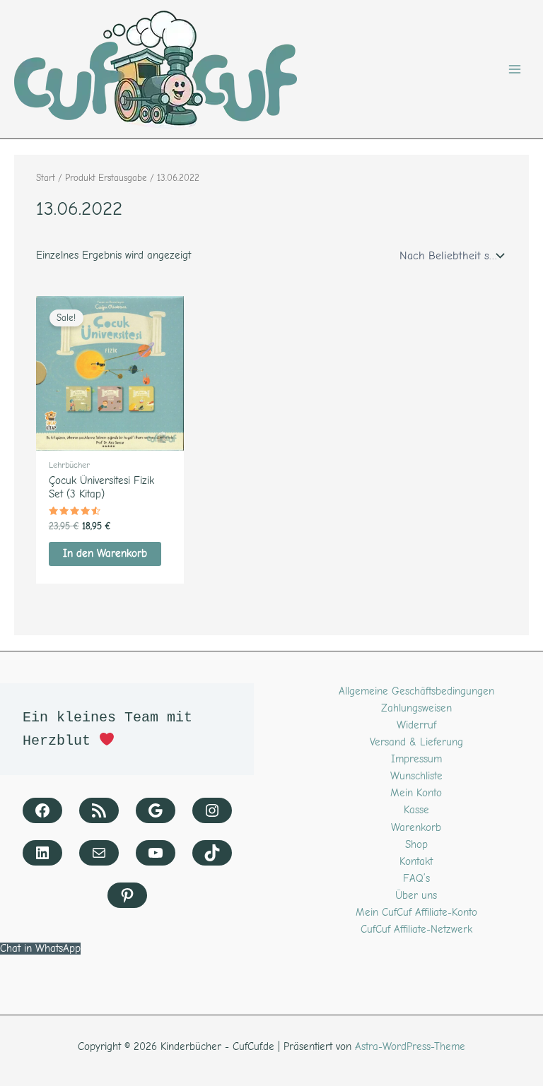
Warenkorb (416, 828)
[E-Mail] (99, 853)
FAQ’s (416, 879)
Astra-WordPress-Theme (410, 1047)
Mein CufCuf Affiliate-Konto (416, 913)
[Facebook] (42, 810)
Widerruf (416, 725)
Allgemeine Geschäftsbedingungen (416, 691)
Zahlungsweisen (416, 708)
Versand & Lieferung (416, 742)
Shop (416, 845)
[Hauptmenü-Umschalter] (515, 69)
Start (45, 177)
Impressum (416, 759)
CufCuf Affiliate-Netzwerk (416, 929)
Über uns (416, 896)
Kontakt (416, 862)
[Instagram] (212, 810)
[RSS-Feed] (99, 810)
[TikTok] (212, 853)
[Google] (155, 810)
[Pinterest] (127, 895)
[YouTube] (155, 853)
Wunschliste (416, 776)
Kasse (416, 810)
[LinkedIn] (42, 853)
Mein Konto (416, 793)
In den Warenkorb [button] (105, 554)
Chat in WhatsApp (40, 949)
